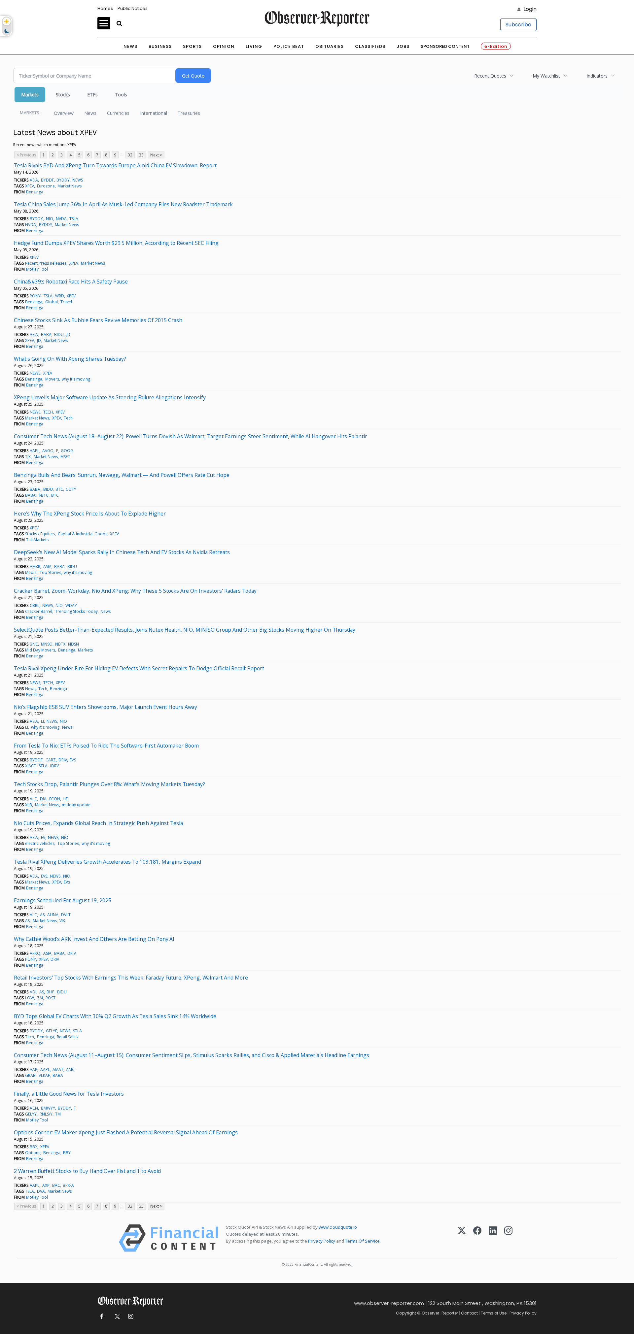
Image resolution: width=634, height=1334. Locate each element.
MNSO (47, 644)
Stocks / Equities (40, 534)
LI (42, 721)
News (130, 46)
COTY (71, 489)
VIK (62, 920)
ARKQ (35, 953)
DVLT (66, 914)
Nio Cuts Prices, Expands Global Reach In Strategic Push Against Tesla (98, 823)
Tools (121, 94)
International (153, 113)
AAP (33, 1069)
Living (254, 46)
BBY (33, 1147)
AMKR (35, 566)
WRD (59, 296)
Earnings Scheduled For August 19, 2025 (62, 900)
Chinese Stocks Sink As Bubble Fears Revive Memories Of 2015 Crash (98, 320)
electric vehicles (39, 843)
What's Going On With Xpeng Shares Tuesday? (70, 358)
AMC (70, 1069)
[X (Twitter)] (462, 1238)
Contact (469, 1313)
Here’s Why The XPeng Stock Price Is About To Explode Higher (90, 513)
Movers (52, 379)
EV (43, 837)
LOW (29, 998)
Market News (69, 186)
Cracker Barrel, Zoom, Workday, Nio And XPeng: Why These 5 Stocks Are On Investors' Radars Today (135, 590)
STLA (43, 766)
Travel (66, 302)
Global (51, 302)
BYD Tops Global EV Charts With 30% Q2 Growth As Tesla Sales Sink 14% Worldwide (115, 1016)
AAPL (34, 450)
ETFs (92, 94)
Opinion (223, 46)
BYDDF (47, 180)
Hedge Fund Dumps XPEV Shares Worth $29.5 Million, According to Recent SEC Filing (116, 243)
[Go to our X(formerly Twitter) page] (116, 1316)
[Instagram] (508, 1238)
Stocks (63, 94)
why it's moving (76, 379)
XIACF (30, 766)
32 (130, 155)
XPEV (29, 186)
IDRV (54, 766)
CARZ (51, 760)
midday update (76, 805)
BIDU (59, 334)
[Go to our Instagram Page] (130, 1316)
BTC (59, 489)
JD (68, 334)
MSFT (65, 456)
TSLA (73, 218)
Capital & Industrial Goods (82, 534)
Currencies (118, 113)
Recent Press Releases (45, 263)
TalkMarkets (37, 540)
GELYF (51, 1031)
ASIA (34, 180)
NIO (49, 218)
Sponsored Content (445, 46)
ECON (54, 799)
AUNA (52, 914)
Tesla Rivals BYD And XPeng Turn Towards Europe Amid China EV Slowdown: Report (115, 165)
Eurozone (46, 186)
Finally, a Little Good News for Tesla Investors (69, 1093)
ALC (33, 799)
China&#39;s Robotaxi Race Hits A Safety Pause (71, 281)
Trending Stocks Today (76, 611)
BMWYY (48, 1108)
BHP (50, 992)
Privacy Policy (321, 1241)
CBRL (34, 605)
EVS (73, 760)
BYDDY (63, 180)
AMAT (58, 1069)
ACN (34, 1108)
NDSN (73, 644)
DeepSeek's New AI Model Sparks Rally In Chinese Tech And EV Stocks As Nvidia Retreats (122, 552)
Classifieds (370, 46)
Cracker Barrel (38, 611)
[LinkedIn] (493, 1238)
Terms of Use (494, 1313)
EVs (67, 882)
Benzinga (34, 192)
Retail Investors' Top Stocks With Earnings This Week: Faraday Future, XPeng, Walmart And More (131, 977)
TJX (28, 456)
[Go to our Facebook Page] (101, 1316)
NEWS (77, 180)
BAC (56, 1185)
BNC (34, 644)
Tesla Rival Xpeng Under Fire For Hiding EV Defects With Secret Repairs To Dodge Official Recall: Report (139, 668)
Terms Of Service (362, 1241)
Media (31, 572)
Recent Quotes (490, 76)
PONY (35, 296)
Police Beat (288, 46)
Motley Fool (37, 269)
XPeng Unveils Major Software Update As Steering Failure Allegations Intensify (110, 397)
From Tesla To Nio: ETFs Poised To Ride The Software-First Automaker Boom (106, 745)
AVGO (47, 450)
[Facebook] (477, 1238)
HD (66, 799)
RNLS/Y (46, 1114)
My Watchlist (546, 76)
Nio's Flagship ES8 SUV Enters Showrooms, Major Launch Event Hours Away (105, 707)
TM (58, 1114)
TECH (48, 412)
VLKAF (44, 1075)
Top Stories (50, 572)
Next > (156, 155)
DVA (41, 1191)
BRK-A (68, 1185)
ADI (33, 992)
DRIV (62, 760)
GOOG (67, 450)
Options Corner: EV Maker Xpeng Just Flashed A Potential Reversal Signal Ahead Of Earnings (126, 1132)
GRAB (30, 1075)
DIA (43, 799)
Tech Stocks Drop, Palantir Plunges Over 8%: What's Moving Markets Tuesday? (109, 784)
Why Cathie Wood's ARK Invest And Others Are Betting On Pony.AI (94, 939)
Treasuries (189, 113)
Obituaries (329, 46)
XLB (28, 805)
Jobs (403, 46)
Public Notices (133, 8)
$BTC (44, 495)
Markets (30, 94)
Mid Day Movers (40, 650)
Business (160, 46)
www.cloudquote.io (338, 1227)
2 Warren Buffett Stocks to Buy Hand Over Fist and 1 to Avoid (87, 1171)
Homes (105, 8)
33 (141, 155)
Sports (192, 46)
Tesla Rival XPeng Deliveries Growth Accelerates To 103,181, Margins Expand (107, 861)
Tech (68, 418)
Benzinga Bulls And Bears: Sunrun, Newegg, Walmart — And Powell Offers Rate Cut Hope (121, 475)
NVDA (61, 218)
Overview (64, 113)
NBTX (60, 644)
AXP (46, 1185)
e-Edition (495, 46)
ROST (50, 998)
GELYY (31, 1114)
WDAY (71, 605)
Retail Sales (67, 1037)
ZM (40, 998)
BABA (46, 334)
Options (32, 1152)
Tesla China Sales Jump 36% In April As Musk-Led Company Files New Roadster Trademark (123, 204)
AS (42, 914)
